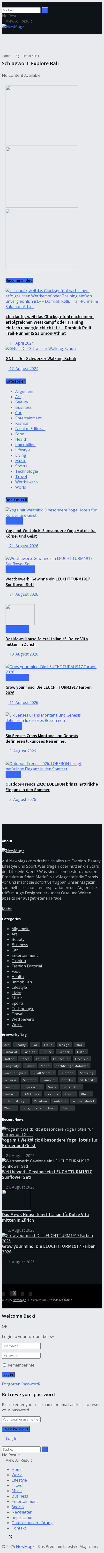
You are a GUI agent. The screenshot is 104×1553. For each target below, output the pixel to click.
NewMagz (19, 1300)
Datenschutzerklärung (32, 1522)
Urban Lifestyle (16, 1101)
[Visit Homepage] (13, 26)
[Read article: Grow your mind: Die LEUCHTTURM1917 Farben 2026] (52, 669)
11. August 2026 (23, 702)
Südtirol (10, 1094)
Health (21, 439)
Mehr (7, 909)
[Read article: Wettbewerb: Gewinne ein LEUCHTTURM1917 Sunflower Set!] (52, 561)
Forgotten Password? (21, 1384)
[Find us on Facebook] (4, 1293)
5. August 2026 (22, 751)
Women (10, 1108)
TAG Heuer (31, 1094)
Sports (21, 466)
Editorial (10, 1052)
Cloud (48, 1045)
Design (64, 1045)
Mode (45, 1066)
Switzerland (72, 1087)
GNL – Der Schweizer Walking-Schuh (41, 358)
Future (47, 1052)
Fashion (22, 423)
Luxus (30, 1066)
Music (20, 460)
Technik (52, 1094)
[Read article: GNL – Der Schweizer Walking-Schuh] (52, 348)
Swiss (52, 1087)
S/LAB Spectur (43, 1073)
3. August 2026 (22, 799)
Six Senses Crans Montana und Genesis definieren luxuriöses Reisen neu (42, 738)
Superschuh (33, 1087)
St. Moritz (87, 1080)
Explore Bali (31, 56)
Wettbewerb (26, 482)
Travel (21, 476)
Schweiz (10, 1080)
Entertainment (28, 418)
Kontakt (19, 1528)
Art (18, 396)
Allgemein (24, 391)
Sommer (29, 1080)
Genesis (65, 1052)
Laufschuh (61, 1059)
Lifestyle (22, 450)
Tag (16, 56)
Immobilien (25, 444)
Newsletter (22, 1512)
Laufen (41, 1059)
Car (18, 412)
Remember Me (21, 1365)
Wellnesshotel (83, 1101)
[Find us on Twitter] (13, 1293)
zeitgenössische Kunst (39, 1108)
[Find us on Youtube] (30, 1293)
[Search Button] (3, 4)
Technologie (26, 471)
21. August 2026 (23, 546)
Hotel (81, 1052)
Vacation (40, 1101)
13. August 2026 (23, 654)
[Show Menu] (3, 31)
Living (20, 455)
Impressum (22, 1517)
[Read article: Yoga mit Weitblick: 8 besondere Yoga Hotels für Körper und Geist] (52, 512)
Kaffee (9, 1059)
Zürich (67, 1108)
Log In (11, 1438)
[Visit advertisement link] (42, 144)
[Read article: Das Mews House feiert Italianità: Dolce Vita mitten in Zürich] (52, 615)
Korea (25, 1059)
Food (19, 434)
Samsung (86, 1073)
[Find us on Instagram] (23, 1293)
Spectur (68, 1080)
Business (23, 407)
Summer (10, 1087)
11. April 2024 (21, 343)
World (20, 487)
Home (6, 56)
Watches (60, 1101)
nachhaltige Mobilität (72, 1066)
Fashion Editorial (30, 428)
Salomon (67, 1073)
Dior (79, 1045)
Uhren (85, 1094)
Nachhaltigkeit (15, 1073)
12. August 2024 (23, 368)
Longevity (11, 1066)
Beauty (21, 402)
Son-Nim (49, 1080)
